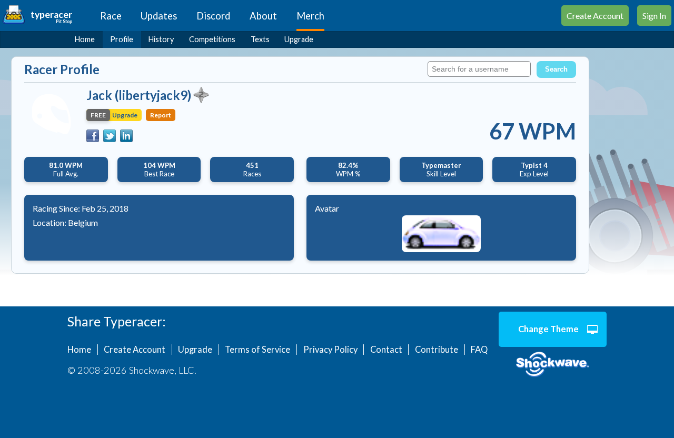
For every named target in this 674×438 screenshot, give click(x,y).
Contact (386, 349)
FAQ (479, 349)
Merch (310, 16)
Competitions (212, 39)
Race (111, 16)
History (161, 39)
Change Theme (548, 329)
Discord (213, 16)
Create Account (595, 16)
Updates (159, 16)
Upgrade (298, 39)
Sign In (654, 16)
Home (85, 39)
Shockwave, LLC (553, 365)
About (263, 16)
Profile (121, 39)
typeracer (51, 14)
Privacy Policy (330, 349)
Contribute (436, 349)
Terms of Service (257, 349)
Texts (260, 39)
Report (160, 115)
